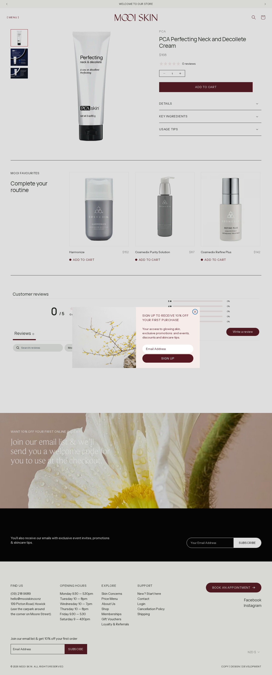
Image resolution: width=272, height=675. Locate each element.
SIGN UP (167, 358)
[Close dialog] (195, 311)
